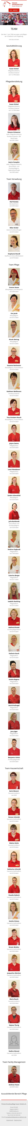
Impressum (9, 1120)
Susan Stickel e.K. (17, 4)
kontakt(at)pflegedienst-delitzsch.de (15, 1117)
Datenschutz (18, 1120)
